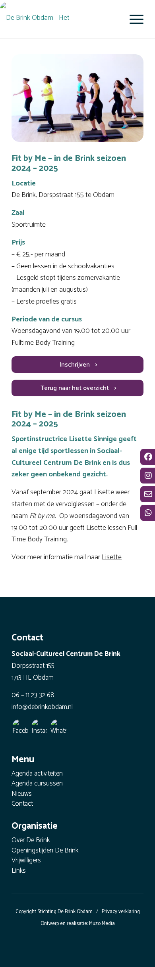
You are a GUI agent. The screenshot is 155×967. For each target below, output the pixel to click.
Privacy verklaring (121, 912)
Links (19, 871)
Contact (22, 804)
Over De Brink (31, 841)
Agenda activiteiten (37, 774)
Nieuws (22, 794)
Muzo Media (102, 923)
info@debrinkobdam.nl (42, 707)
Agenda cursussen (37, 784)
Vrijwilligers (26, 861)
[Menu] (132, 19)
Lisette (112, 557)
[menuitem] (132, 19)
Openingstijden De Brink (45, 851)
